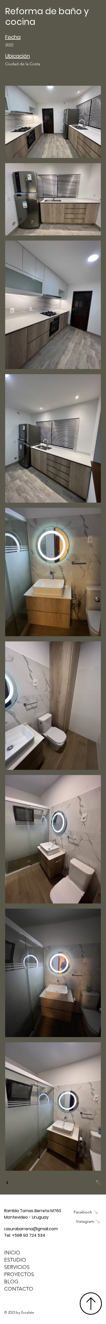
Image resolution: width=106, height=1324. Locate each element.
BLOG (11, 1281)
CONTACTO (18, 1289)
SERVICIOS (17, 1267)
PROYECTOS (19, 1274)
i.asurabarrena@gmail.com (31, 1229)
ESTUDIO (15, 1260)
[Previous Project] (7, 1182)
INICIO (12, 1252)
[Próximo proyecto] (98, 1182)
